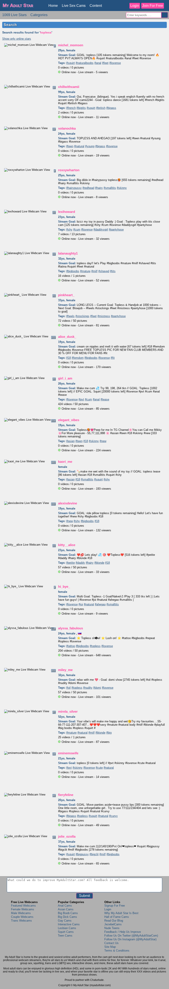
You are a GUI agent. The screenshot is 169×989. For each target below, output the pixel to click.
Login (134, 5)
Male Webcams (21, 913)
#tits (113, 271)
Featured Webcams (23, 905)
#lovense (115, 63)
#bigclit (94, 854)
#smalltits (110, 188)
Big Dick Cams (67, 916)
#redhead (88, 188)
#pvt (81, 399)
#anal (97, 63)
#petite (70, 562)
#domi (97, 687)
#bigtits (81, 108)
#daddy (80, 562)
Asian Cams (65, 909)
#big (109, 732)
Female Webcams (22, 909)
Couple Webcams (22, 916)
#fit (113, 357)
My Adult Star (18, 5)
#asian (70, 441)
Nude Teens (111, 928)
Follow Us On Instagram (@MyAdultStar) (130, 939)
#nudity (87, 687)
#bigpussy (82, 854)
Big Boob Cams (68, 913)
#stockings (82, 316)
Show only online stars (16, 38)
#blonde (99, 562)
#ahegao (100, 604)
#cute (99, 767)
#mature (85, 271)
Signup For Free (114, 905)
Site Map (110, 946)
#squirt (70, 63)
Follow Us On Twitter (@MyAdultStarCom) (131, 935)
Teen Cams (65, 935)
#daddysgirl (101, 229)
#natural (79, 146)
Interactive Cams (69, 924)
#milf (94, 271)
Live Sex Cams (74, 5)
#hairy (99, 188)
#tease (105, 399)
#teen (69, 146)
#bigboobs (72, 271)
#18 (68, 357)
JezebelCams (113, 924)
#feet (105, 63)
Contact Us (111, 943)
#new (103, 441)
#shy (69, 229)
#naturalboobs (85, 63)
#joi (81, 604)
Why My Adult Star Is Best (121, 913)
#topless (95, 646)
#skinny (122, 188)
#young (89, 146)
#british (100, 108)
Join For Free (152, 5)
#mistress (103, 316)
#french (71, 108)
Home (53, 5)
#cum (76, 229)
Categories (39, 15)
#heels (70, 316)
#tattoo (70, 646)
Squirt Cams (66, 931)
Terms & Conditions (116, 950)
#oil (68, 687)
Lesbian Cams (67, 928)
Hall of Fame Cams (116, 916)
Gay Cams (65, 920)
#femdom (78, 357)
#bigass (111, 108)
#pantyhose (116, 229)
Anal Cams (65, 905)
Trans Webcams (21, 920)
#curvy (113, 816)
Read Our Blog (113, 920)
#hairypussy (74, 188)
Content (96, 5)
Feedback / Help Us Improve (122, 931)
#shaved (103, 271)
